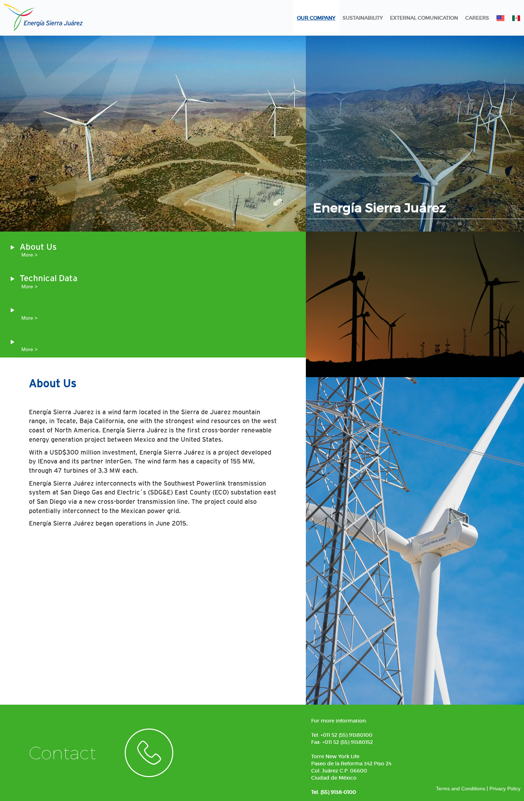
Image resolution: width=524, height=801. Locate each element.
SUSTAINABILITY (363, 18)
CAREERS (477, 18)
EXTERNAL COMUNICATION (424, 18)
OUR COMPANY (316, 18)
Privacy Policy (504, 788)
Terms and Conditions (460, 788)
